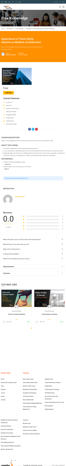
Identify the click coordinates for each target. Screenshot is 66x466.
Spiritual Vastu (49, 379)
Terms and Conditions (58, 465)
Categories (21, 53)
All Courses (10, 28)
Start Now (8, 92)
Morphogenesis (49, 409)
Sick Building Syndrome (7, 442)
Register (56, 1)
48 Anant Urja (26, 423)
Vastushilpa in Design (49, 314)
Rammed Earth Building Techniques (11, 446)
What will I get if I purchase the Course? (16, 244)
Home (2, 28)
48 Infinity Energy (49, 393)
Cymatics (25, 420)
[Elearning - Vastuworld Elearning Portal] (7, 6)
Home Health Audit (28, 400)
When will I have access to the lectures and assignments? (22, 239)
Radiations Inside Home (29, 427)
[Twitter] (33, 129)
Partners (3, 389)
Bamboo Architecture (7, 449)
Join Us (3, 393)
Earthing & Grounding (7, 433)
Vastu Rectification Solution (53, 382)
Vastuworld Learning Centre (9, 382)
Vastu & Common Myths (16, 314)
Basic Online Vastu (28, 379)
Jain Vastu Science (28, 396)
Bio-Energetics (49, 406)
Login (63, 1)
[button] (31, 328)
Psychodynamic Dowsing (52, 389)
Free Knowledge (19, 28)
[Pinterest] (36, 129)
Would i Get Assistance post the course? (16, 259)
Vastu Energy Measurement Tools (54, 402)
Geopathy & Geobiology (29, 393)
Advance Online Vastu (29, 386)
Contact (3, 400)
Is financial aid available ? (11, 254)
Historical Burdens (6, 426)
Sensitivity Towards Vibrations (31, 434)
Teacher (7, 53)
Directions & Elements (7, 429)
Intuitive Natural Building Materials (32, 403)
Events (3, 396)
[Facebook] (29, 129)
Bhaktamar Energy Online (30, 389)
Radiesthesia (48, 386)
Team (2, 386)
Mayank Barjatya (20, 196)
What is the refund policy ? (12, 249)
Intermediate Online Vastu (30, 382)
